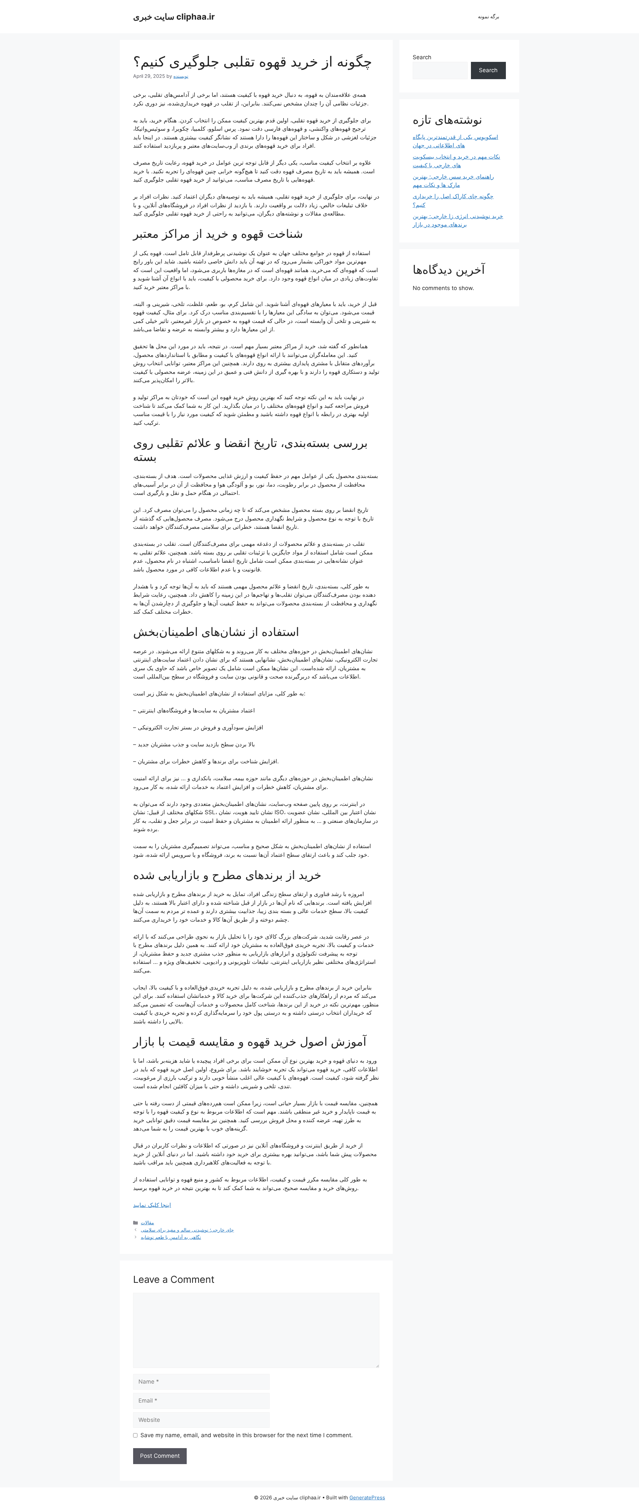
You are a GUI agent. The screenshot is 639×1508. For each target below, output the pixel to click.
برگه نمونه (488, 16)
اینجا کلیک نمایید (152, 1205)
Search (422, 57)
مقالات (147, 1222)
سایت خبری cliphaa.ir (174, 17)
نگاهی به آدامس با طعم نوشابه (171, 1237)
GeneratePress (367, 1497)
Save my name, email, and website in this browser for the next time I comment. (246, 1435)
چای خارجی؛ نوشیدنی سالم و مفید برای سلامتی (187, 1230)
